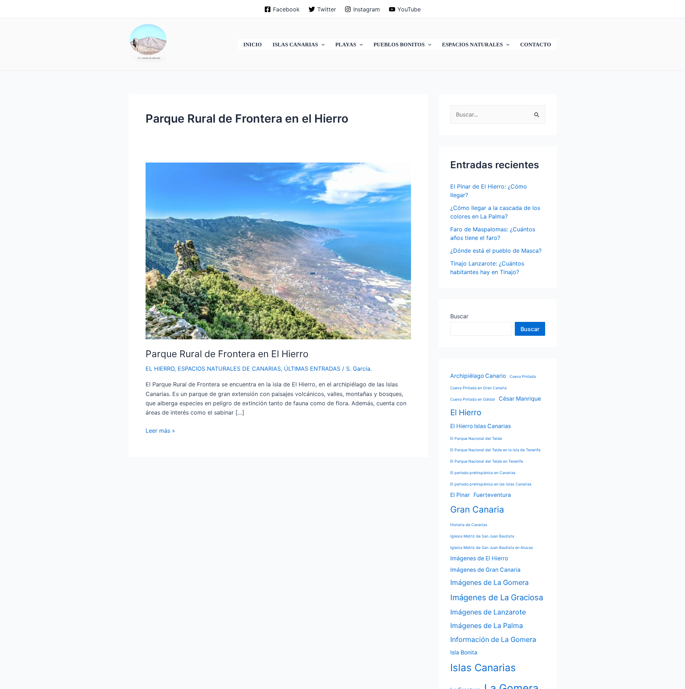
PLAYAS (345, 44)
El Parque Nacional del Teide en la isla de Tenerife (495, 450)
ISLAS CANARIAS (295, 44)
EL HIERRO (160, 368)
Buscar (459, 316)
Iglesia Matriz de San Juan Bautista (482, 536)
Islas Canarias (483, 668)
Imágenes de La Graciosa (496, 597)
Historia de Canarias (468, 525)
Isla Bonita (463, 652)
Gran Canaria (477, 509)
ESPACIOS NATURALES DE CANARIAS (229, 368)
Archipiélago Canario (478, 375)
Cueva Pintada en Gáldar (472, 399)
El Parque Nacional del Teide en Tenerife (486, 461)
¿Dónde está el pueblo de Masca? (496, 250)
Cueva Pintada (522, 376)
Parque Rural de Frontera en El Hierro (227, 353)
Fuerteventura (492, 495)
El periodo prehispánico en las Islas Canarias (491, 484)
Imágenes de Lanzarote (488, 612)
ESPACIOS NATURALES (472, 44)
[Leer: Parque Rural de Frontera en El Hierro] (278, 250)
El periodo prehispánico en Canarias (483, 473)
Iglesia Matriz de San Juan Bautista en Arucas (491, 547)
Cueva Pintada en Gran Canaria (478, 388)
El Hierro (465, 412)
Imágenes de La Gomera (489, 582)
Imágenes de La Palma (486, 625)
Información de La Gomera (493, 639)
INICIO (252, 44)
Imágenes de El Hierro (479, 558)
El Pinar (460, 495)
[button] (321, 44)
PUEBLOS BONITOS (399, 44)
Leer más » (160, 431)
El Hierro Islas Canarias (480, 426)
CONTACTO (535, 44)
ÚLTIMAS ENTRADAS (312, 368)
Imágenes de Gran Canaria (485, 569)
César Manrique (520, 398)
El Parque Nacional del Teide (476, 438)
